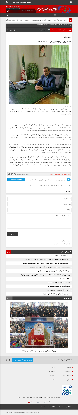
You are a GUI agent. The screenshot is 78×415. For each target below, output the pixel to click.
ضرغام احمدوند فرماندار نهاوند (44, 186)
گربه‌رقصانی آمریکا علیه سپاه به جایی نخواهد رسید (58, 290)
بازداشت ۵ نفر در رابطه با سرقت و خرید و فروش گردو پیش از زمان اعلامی (44, 20)
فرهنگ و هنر (51, 371)
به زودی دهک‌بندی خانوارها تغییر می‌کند (61, 279)
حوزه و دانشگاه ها (67, 375)
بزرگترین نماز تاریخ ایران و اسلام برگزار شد (60, 256)
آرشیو (8, 252)
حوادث (53, 379)
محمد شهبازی (31, 402)
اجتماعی (69, 379)
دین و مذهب (52, 375)
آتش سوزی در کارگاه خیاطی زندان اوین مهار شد (59, 282)
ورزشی (53, 367)
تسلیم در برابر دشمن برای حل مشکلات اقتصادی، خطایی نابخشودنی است (53, 294)
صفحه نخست (65, 24)
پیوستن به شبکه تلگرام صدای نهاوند (23, 360)
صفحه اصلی (69, 406)
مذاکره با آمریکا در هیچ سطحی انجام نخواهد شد (59, 286)
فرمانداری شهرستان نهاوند (32, 186)
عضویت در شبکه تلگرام (16, 179)
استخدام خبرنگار (52, 406)
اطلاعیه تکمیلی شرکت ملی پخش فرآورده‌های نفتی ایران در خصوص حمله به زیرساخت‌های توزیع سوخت (46, 263)
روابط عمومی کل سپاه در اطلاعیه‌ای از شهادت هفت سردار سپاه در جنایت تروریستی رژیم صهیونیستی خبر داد (45, 275)
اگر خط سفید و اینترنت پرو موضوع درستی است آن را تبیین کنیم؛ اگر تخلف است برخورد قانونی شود (47, 260)
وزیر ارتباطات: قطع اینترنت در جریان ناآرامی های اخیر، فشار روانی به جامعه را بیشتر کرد (50, 267)
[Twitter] (15, 174)
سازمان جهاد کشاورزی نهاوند (57, 186)
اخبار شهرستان (67, 371)
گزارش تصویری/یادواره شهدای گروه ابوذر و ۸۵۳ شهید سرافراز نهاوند (39, 351)
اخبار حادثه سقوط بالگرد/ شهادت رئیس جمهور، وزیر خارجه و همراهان (54, 271)
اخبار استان (68, 367)
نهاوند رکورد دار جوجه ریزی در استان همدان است (54, 41)
